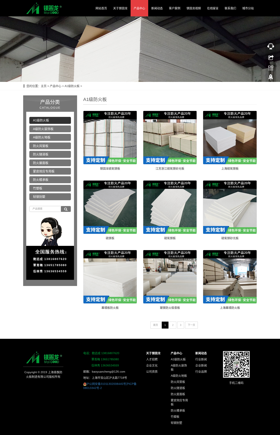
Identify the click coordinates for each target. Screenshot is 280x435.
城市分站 (248, 8)
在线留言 (213, 8)
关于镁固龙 (120, 8)
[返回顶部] (271, 78)
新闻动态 (157, 8)
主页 (44, 86)
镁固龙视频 (194, 8)
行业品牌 (201, 371)
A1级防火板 (72, 86)
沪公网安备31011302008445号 (106, 383)
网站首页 (101, 8)
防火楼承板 (40, 179)
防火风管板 (40, 146)
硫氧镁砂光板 (230, 238)
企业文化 (152, 365)
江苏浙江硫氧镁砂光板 (170, 168)
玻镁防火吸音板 (170, 307)
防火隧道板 (40, 154)
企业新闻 (201, 365)
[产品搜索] (66, 209)
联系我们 (230, 8)
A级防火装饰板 (43, 129)
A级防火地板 (41, 137)
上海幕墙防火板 (230, 307)
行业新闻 (201, 359)
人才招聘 (152, 359)
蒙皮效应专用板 (44, 171)
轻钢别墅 (39, 196)
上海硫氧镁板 (230, 168)
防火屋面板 (40, 163)
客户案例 (174, 8)
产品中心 (139, 8)
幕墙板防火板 (110, 307)
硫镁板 (110, 238)
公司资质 (152, 371)
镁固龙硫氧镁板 (110, 168)
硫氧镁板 (170, 238)
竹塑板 (37, 188)
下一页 (191, 325)
